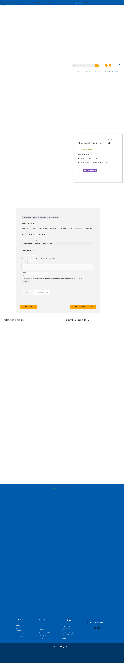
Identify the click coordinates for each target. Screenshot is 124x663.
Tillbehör (97, 71)
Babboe (91, 139)
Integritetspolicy (20, 633)
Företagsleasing (79, 3)
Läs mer (7, 469)
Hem (79, 139)
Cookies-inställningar (21, 637)
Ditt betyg (25, 261)
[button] (106, 65)
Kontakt (41, 638)
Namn (24, 272)
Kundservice (115, 71)
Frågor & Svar (42, 635)
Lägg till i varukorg (90, 170)
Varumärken (85, 139)
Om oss (18, 625)
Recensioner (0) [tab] (53, 217)
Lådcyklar (78, 71)
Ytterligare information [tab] (39, 217)
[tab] (28, 292)
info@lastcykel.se (71, 634)
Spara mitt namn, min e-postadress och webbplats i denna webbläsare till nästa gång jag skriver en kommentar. (53, 278)
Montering (41, 626)
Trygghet (18, 628)
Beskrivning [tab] (27, 217)
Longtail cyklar (87, 71)
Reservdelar (106, 71)
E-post (24, 275)
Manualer (41, 629)
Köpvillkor (18, 630)
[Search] (97, 65)
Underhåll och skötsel (44, 632)
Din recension (26, 263)
